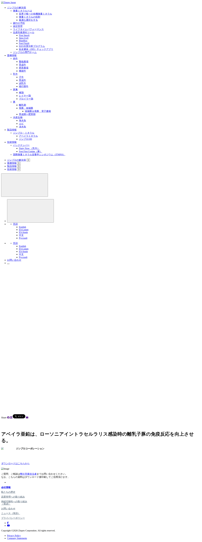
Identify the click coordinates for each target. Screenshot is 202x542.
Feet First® (24, 43)
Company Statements (17, 538)
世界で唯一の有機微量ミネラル (35, 14)
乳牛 (15, 74)
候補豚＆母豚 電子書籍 (38, 111)
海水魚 (22, 120)
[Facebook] (8, 523)
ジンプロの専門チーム (25, 52)
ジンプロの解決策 (16, 7)
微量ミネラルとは (22, 10)
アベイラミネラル (28, 136)
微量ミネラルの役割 (29, 17)
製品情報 (12, 129)
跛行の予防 (19, 23)
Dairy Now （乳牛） (29, 148)
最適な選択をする (28, 20)
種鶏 (21, 92)
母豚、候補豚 (26, 108)
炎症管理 (17, 26)
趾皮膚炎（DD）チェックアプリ (36, 49)
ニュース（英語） (10, 513)
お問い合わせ (14, 260)
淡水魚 (22, 126)
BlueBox (23, 40)
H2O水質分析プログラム (32, 46)
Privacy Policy (14, 535)
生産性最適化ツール (23, 32)
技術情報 (12, 142)
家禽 (15, 89)
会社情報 (6, 487)
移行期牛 (23, 86)
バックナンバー (21, 145)
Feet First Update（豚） (30, 151)
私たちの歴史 (8, 492)
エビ (21, 123)
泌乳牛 (22, 83)
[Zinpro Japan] (8, 2)
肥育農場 (23, 68)
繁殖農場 (23, 61)
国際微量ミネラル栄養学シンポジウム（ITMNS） (39, 154)
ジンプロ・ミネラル (23, 133)
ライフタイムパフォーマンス (28, 29)
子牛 (21, 77)
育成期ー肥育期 (27, 114)
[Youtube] (8, 525)
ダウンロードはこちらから (15, 463)
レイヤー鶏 (25, 95)
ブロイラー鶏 (26, 99)
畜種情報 (12, 55)
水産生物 (17, 117)
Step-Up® (24, 38)
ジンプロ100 (25, 139)
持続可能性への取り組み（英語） (14, 502)
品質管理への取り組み (13, 497)
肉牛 (15, 58)
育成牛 (22, 64)
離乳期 (22, 105)
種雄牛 (22, 71)
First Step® (24, 35)
